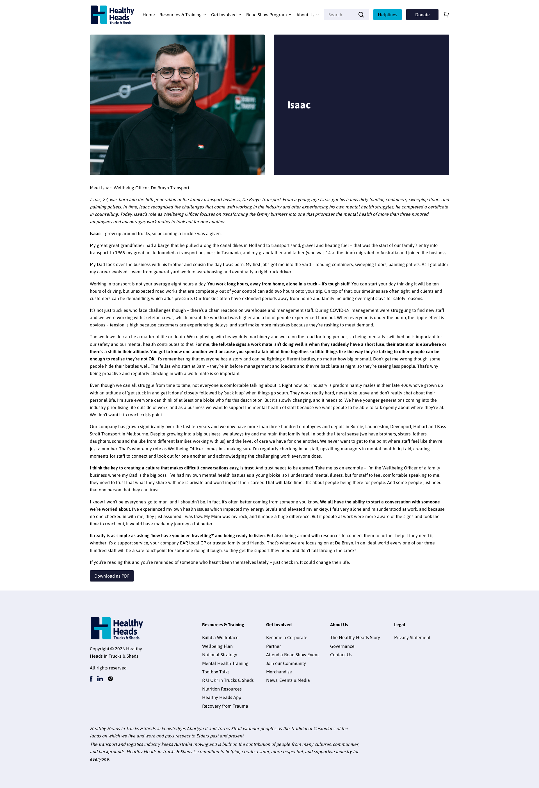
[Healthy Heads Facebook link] (91, 679)
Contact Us (341, 654)
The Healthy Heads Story (355, 637)
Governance (342, 646)
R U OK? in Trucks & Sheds (228, 680)
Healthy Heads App (221, 697)
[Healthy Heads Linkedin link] (100, 679)
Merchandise (279, 671)
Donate (422, 14)
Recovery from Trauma (225, 705)
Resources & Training (180, 14)
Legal (399, 624)
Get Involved (224, 14)
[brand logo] (112, 14)
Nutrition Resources (222, 688)
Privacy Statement (412, 637)
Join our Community (286, 663)
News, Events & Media (288, 680)
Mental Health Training (225, 663)
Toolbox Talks (216, 671)
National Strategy (219, 654)
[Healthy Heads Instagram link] (110, 679)
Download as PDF (111, 575)
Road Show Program (266, 14)
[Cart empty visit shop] (446, 14)
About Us (305, 14)
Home (149, 14)
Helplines (387, 14)
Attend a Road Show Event (292, 654)
